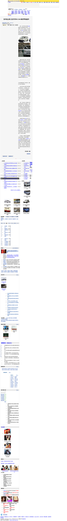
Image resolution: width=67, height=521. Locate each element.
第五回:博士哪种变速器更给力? (12, 263)
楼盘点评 (14, 368)
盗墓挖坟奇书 (14, 492)
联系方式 (27, 516)
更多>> (10, 372)
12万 (9, 216)
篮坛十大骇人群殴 (7, 448)
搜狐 (9, 1)
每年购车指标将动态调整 (12, 314)
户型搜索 (8, 368)
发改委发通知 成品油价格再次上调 (13, 261)
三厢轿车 (6, 218)
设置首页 (2, 516)
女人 (42, 2)
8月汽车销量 (12, 267)
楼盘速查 (3, 368)
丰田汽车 (21, 119)
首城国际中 (12, 385)
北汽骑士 (25, 174)
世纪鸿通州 (16, 382)
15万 (11, 216)
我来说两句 (5, 22)
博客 (52, 2)
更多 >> (17, 324)
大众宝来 (6, 243)
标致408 (6, 228)
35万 (14, 216)
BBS (54, 2)
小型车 (29, 26)
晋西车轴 (2, 395)
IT (33, 2)
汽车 (35, 2)
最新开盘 (6, 368)
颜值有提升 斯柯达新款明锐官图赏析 (11, 356)
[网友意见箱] (3, 515)
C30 (22, 30)
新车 (22, 67)
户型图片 (11, 369)
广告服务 (19, 516)
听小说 (4, 492)
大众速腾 (6, 242)
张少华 (8, 302)
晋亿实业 (2, 394)
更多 (5, 401)
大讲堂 (4, 253)
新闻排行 (3, 343)
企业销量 (4, 268)
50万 (16, 216)
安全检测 (12, 271)
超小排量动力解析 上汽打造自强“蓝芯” (11, 352)
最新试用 (2, 463)
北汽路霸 (25, 178)
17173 (15, 1)
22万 (13, 216)
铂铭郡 (15, 381)
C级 (18, 69)
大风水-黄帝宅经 (8, 494)
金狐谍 (8, 271)
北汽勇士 (25, 164)
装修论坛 (14, 369)
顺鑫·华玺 (16, 385)
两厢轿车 (2, 218)
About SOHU (36, 516)
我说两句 (57, 2)
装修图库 (16, 369)
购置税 (26, 14)
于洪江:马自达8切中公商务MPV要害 (12, 259)
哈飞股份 (2, 396)
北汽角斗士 (26, 177)
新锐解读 (13, 494)
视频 (44, 2)
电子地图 (11, 368)
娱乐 (28, 2)
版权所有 (24, 518)
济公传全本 (14, 490)
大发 (25, 118)
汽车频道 (16, 9)
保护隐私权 (31, 516)
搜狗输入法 (6, 516)
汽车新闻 (20, 9)
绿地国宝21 (12, 376)
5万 (5, 216)
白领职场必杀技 (9, 492)
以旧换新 (3, 321)
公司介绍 (41, 516)
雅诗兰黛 (6, 461)
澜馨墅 (15, 377)
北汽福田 (25, 173)
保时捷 (7, 320)
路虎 (2, 320)
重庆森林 (9, 295)
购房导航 (6, 369)
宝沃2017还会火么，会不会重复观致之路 (11, 364)
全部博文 (2, 517)
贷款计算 (16, 368)
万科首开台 (16, 383)
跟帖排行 (9, 343)
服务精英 (4, 264)
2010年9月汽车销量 (6, 267)
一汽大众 (7, 317)
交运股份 (2, 399)
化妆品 (2, 461)
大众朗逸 (6, 241)
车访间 (4, 259)
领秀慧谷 (16, 376)
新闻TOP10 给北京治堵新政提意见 (12, 260)
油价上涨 (12, 317)
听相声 (4, 490)
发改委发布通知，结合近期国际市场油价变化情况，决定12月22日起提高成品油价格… (13, 256)
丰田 (25, 122)
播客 (47, 2)
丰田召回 (10, 320)
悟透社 (11, 270)
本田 (10, 317)
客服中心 (23, 516)
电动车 (3, 319)
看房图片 (8, 369)
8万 (7, 216)
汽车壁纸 (9, 15)
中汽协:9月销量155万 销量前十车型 (13, 266)
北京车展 (21, 63)
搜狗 (10, 2)
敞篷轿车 (14, 218)
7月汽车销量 (17, 267)
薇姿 (9, 461)
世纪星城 (16, 384)
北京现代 (27, 138)
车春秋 (4, 261)
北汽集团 (25, 176)
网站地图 (45, 516)
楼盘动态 (3, 369)
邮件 (49, 2)
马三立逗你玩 (8, 490)
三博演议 (4, 263)
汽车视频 (16, 271)
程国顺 (8, 307)
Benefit (11, 461)
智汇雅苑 (12, 383)
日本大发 (19, 110)
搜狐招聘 (15, 516)
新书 (4, 494)
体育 (24, 2)
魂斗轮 (5, 271)
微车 (26, 122)
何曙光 (8, 298)
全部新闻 (49, 516)
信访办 (2, 271)
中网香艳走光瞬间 (7, 434)
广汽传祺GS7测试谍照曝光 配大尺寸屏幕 (11, 362)
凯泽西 (6, 319)
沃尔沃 (4, 320)
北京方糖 (12, 377)
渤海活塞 (2, 400)
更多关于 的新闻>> (16, 190)
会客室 (4, 260)
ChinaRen (12, 1)
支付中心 (11, 516)
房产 (37, 2)
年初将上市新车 (26, 213)
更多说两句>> (31, 171)
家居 (40, 2)
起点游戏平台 (26, 163)
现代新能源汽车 (10, 311)
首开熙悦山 (12, 384)
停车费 (16, 320)
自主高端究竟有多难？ (14, 307)
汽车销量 (27, 74)
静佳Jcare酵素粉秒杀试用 (9, 463)
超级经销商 (15, 270)
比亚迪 (13, 320)
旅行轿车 (10, 218)
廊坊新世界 (12, 382)
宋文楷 (8, 293)
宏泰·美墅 (12, 381)
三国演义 (7, 495)
